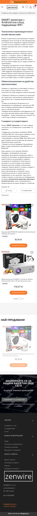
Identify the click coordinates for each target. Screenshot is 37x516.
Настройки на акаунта (11, 463)
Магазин (7, 466)
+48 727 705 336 (9, 506)
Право (6, 441)
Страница (15, 299)
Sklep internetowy (18, 514)
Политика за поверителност (13, 444)
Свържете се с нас (10, 426)
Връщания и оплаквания (12, 450)
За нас (6, 431)
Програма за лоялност (11, 469)
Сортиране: (5, 195)
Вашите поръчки (9, 460)
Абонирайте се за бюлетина (14, 400)
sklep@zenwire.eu (9, 504)
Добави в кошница (18, 245)
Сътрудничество (9, 429)
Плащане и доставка (11, 447)
